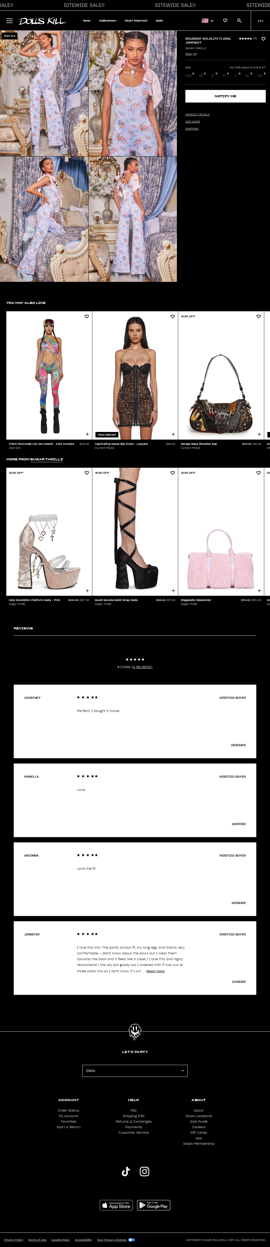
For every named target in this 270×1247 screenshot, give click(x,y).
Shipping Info (133, 1116)
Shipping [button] (191, 129)
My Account (68, 1116)
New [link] (86, 20)
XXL (260, 75)
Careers (198, 1127)
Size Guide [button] (192, 121)
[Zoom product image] (44, 93)
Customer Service (134, 1132)
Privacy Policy (13, 1240)
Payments (133, 1127)
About (199, 1110)
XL (247, 75)
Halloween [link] (107, 20)
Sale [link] (159, 20)
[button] (82, 5)
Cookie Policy (60, 1240)
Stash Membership (198, 1143)
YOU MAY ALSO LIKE (26, 303)
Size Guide (199, 1121)
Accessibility (83, 1240)
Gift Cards (198, 1132)
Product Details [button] (197, 114)
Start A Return (68, 1127)
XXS (188, 75)
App (199, 1138)
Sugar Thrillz (195, 48)
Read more (155, 971)
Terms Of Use (37, 1240)
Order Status (68, 1110)
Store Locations (199, 1116)
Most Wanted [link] (136, 20)
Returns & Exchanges (134, 1121)
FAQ (134, 1110)
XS (201, 75)
